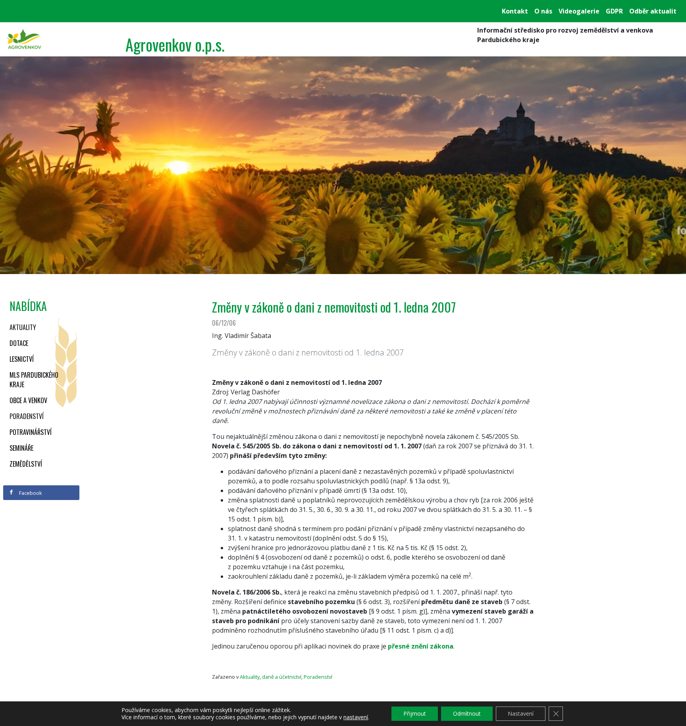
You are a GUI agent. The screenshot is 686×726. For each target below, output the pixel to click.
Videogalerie (579, 11)
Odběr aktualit (652, 11)
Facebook (30, 492)
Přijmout (414, 713)
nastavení (355, 717)
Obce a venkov (28, 400)
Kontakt (515, 11)
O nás (543, 11)
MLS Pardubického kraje (34, 379)
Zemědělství (26, 464)
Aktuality (23, 327)
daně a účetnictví (281, 676)
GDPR (614, 11)
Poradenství (27, 416)
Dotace (19, 343)
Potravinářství (31, 432)
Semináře (21, 448)
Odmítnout (467, 713)
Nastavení (521, 713)
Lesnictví (22, 359)
